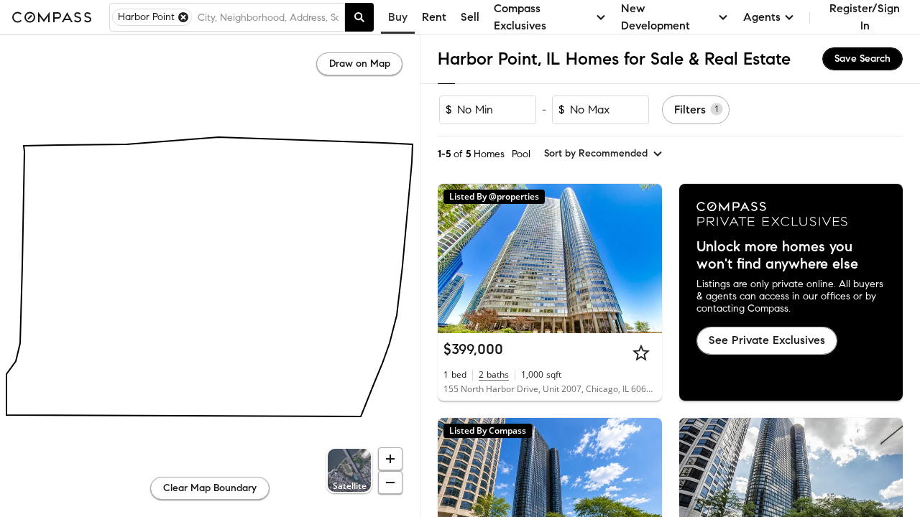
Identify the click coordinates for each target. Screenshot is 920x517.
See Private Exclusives (767, 340)
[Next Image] (644, 258)
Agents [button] (762, 17)
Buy (398, 17)
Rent (434, 17)
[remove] (183, 17)
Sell (470, 17)
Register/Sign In (864, 16)
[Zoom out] (390, 482)
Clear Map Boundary (210, 488)
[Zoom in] (390, 458)
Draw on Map (359, 63)
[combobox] (268, 17)
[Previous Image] (454, 258)
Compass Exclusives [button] (520, 16)
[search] (359, 17)
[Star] (641, 352)
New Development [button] (655, 16)
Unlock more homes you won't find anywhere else (777, 255)
